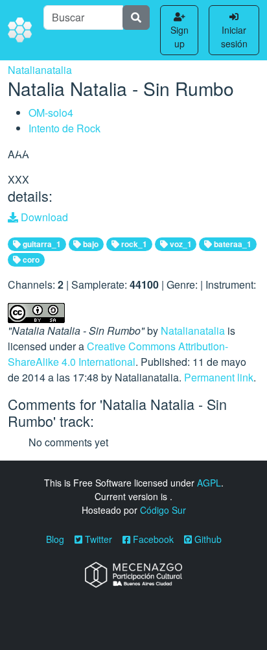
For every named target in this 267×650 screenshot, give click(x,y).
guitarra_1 (41, 244)
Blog (55, 539)
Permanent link (218, 377)
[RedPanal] (20, 30)
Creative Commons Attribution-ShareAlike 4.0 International (118, 354)
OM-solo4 (51, 112)
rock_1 (133, 244)
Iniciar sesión (234, 36)
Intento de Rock (64, 128)
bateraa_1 (231, 244)
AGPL (209, 482)
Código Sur (163, 509)
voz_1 (180, 244)
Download (43, 217)
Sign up (179, 36)
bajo (90, 244)
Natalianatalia (40, 69)
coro (30, 259)
